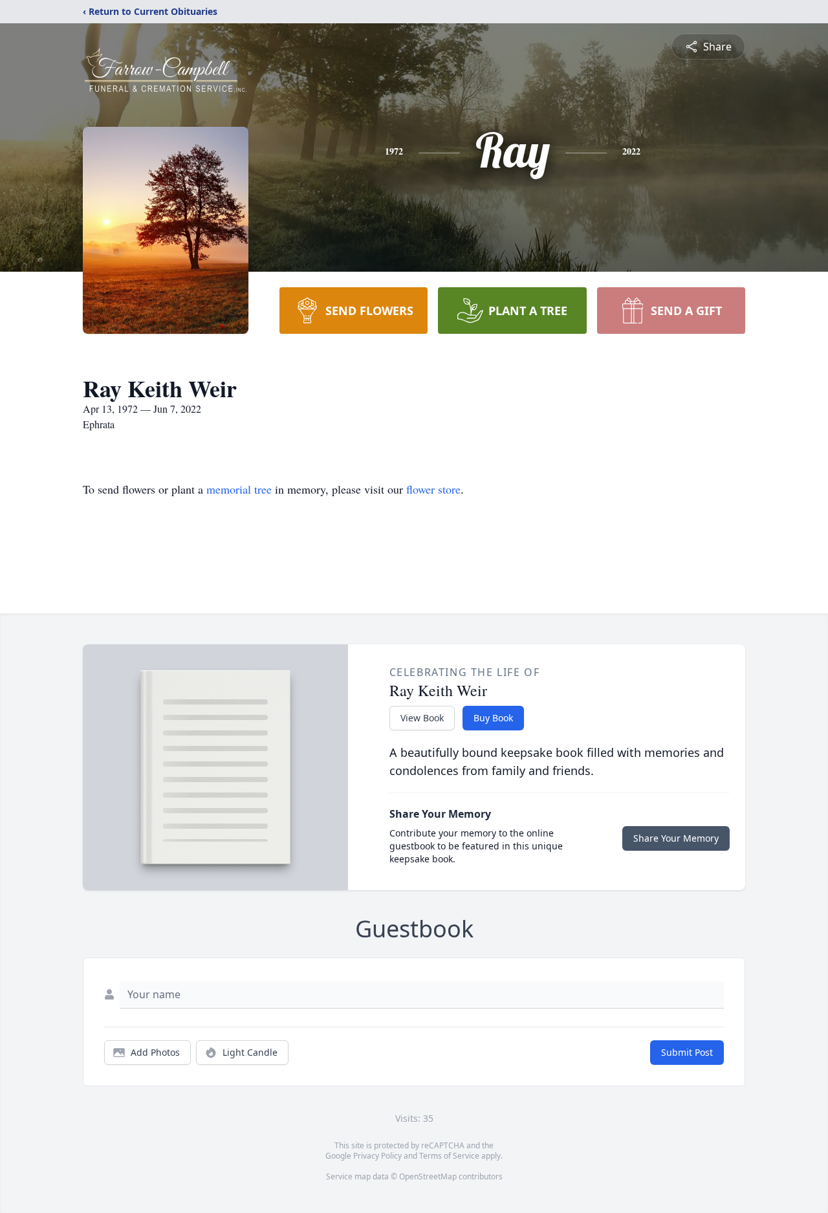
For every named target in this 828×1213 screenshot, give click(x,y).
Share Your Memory (676, 838)
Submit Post (687, 1052)
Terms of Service (449, 1155)
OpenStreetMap (428, 1176)
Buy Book (493, 718)
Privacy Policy (377, 1155)
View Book (422, 718)
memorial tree (239, 489)
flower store (433, 489)
